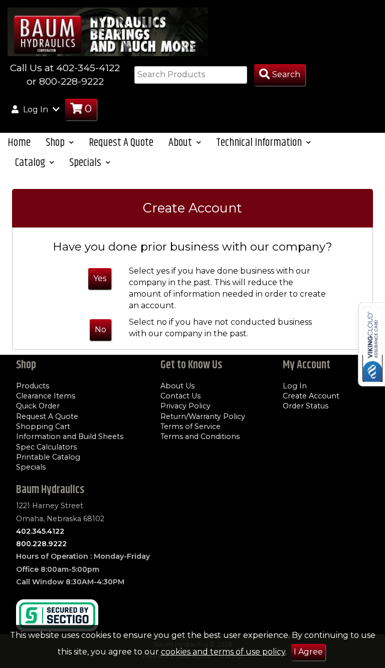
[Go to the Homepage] (108, 31)
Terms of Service (190, 426)
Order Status (305, 405)
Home (19, 142)
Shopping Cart (43, 426)
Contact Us (180, 395)
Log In (295, 385)
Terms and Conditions (200, 436)
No (100, 329)
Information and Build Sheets (69, 436)
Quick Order (38, 405)
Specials (31, 467)
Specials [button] (86, 162)
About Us (177, 385)
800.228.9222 (41, 543)
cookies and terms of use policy (223, 651)
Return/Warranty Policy (202, 416)
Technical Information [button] (260, 142)
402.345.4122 (40, 531)
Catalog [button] (31, 162)
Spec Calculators (46, 447)
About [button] (181, 142)
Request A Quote (121, 142)
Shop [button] (56, 142)
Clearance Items (45, 395)
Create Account (311, 395)
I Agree (308, 651)
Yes (99, 278)
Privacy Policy (185, 405)
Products (32, 385)
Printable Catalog (48, 457)
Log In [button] (35, 109)
